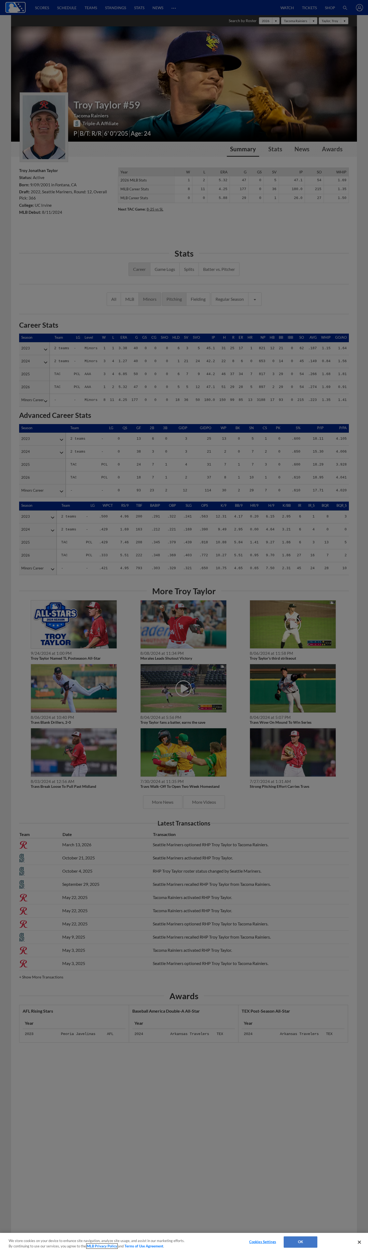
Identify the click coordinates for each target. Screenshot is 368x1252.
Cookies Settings (262, 1242)
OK (300, 1242)
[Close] (359, 1242)
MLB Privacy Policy (102, 1246)
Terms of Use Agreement (143, 1246)
